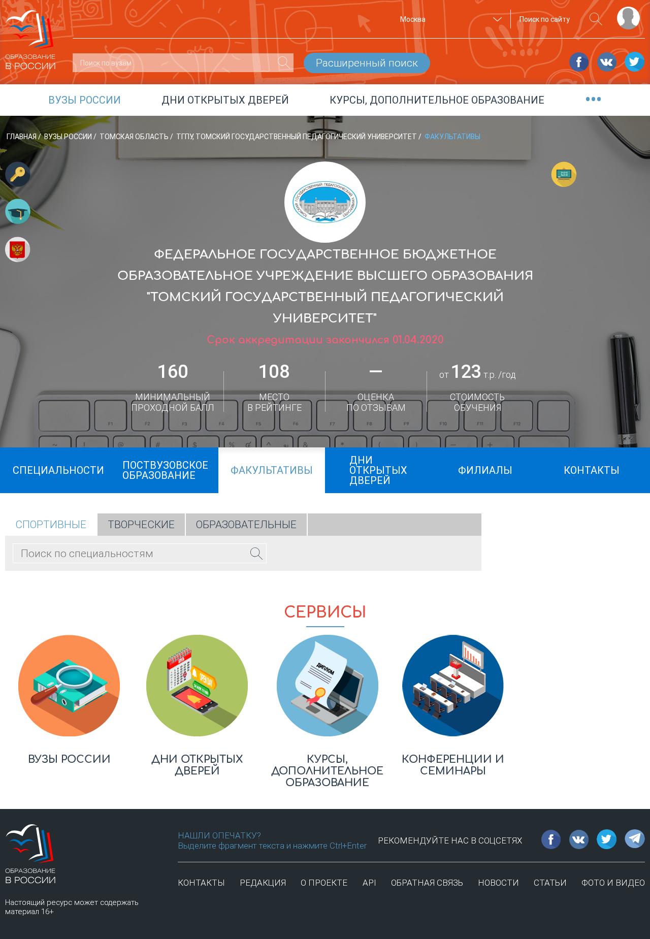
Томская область (135, 137)
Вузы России (68, 137)
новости (498, 883)
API (369, 883)
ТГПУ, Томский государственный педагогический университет (297, 137)
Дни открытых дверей (225, 100)
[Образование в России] (30, 35)
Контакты (201, 883)
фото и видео (613, 883)
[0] (284, 62)
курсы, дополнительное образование (437, 100)
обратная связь (427, 883)
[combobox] (449, 19)
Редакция (263, 883)
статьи (550, 883)
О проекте (324, 883)
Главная (22, 137)
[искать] (596, 19)
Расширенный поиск (367, 63)
